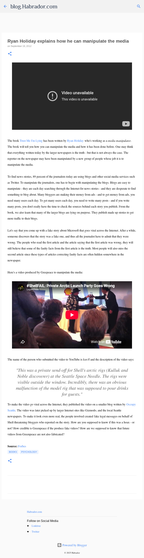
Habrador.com (34, 511)
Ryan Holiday (75, 140)
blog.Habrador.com (33, 6)
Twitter (35, 531)
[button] (10, 53)
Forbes (22, 446)
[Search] (138, 6)
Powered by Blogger (74, 545)
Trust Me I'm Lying (31, 140)
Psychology (29, 452)
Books (13, 452)
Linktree (36, 526)
